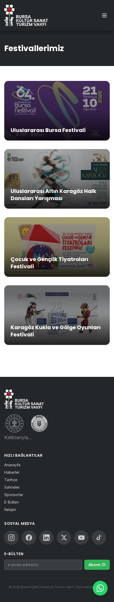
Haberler (12, 472)
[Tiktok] (99, 537)
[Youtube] (81, 537)
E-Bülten (11, 502)
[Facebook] (29, 537)
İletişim (10, 509)
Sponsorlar (13, 494)
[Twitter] (64, 537)
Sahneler (12, 487)
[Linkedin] (46, 537)
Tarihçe (10, 479)
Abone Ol (97, 564)
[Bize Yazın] (100, 588)
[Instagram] (11, 537)
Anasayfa (12, 465)
